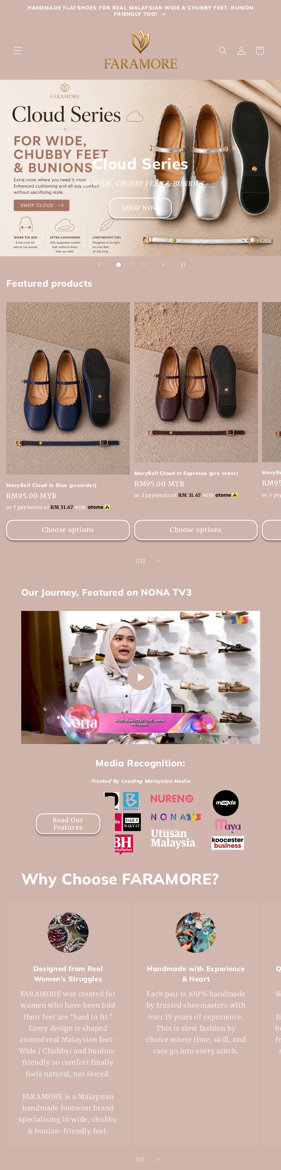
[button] (17, 50)
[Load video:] (140, 677)
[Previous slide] (99, 265)
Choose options (68, 530)
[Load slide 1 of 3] (118, 264)
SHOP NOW (140, 208)
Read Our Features (67, 823)
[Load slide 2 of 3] (131, 264)
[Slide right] (158, 561)
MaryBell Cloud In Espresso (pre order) (186, 473)
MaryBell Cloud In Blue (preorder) (51, 485)
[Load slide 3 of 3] (144, 264)
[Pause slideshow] (182, 265)
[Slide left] (123, 561)
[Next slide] (163, 265)
